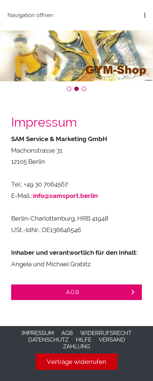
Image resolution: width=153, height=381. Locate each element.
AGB (67, 333)
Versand (112, 339)
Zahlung (76, 346)
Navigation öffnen (30, 15)
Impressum (38, 333)
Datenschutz (48, 339)
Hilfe (83, 339)
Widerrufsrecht (105, 333)
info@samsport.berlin (65, 195)
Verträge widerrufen (76, 361)
